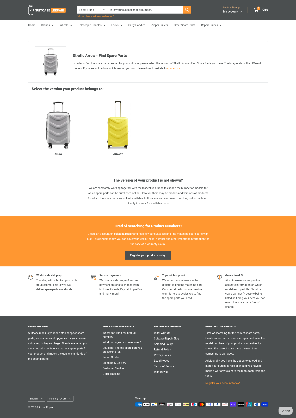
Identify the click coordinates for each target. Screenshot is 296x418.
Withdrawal (161, 371)
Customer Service (113, 368)
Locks (115, 25)
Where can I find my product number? (119, 334)
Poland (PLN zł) (57, 398)
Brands (45, 25)
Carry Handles (136, 25)
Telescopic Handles (90, 25)
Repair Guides (209, 25)
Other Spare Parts (184, 25)
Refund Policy (162, 349)
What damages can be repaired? (122, 342)
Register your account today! (222, 383)
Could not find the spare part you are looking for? (122, 349)
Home (31, 25)
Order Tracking (111, 373)
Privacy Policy (162, 355)
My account (231, 11)
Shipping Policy (163, 344)
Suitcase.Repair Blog (166, 338)
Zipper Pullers (159, 25)
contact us (173, 68)
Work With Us (162, 333)
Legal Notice (161, 360)
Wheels (64, 25)
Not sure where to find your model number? (95, 16)
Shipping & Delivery (114, 363)
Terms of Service (164, 366)
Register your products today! (148, 255)
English (34, 398)
